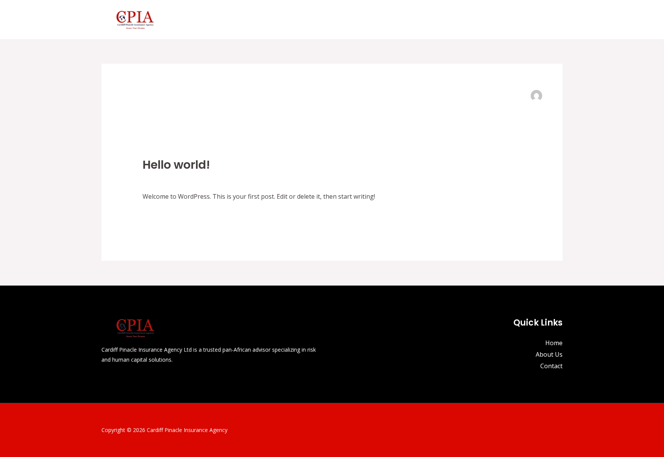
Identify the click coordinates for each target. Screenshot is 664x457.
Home (418, 19)
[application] (479, 19)
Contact (545, 19)
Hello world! (176, 164)
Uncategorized (202, 178)
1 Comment (159, 178)
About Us (508, 19)
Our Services (457, 19)
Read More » (161, 216)
